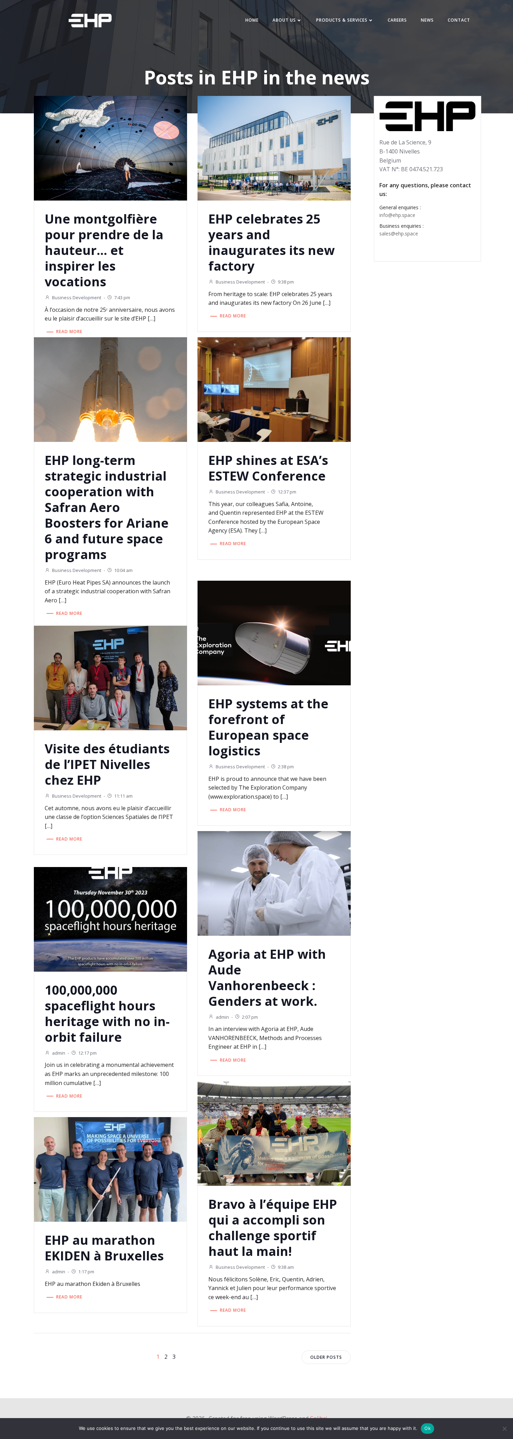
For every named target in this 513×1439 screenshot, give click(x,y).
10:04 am (123, 570)
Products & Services (341, 20)
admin (222, 1017)
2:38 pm (286, 766)
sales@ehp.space (398, 233)
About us (284, 20)
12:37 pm (287, 492)
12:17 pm (87, 1053)
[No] (504, 1428)
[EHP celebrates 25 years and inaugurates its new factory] (274, 147)
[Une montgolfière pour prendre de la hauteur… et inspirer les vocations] (110, 147)
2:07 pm (250, 1017)
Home (252, 20)
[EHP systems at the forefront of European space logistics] (274, 632)
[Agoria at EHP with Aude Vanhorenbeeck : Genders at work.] (274, 883)
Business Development (76, 297)
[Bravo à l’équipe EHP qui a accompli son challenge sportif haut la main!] (274, 1133)
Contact (459, 20)
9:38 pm (286, 282)
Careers (397, 20)
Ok (427, 1428)
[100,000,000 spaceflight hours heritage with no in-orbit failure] (110, 918)
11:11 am (123, 796)
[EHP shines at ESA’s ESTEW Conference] (274, 389)
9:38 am (286, 1267)
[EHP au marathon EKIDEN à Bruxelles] (110, 1169)
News (427, 20)
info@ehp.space (397, 215)
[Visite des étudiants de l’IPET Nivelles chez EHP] (110, 677)
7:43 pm (122, 297)
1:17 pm (86, 1271)
